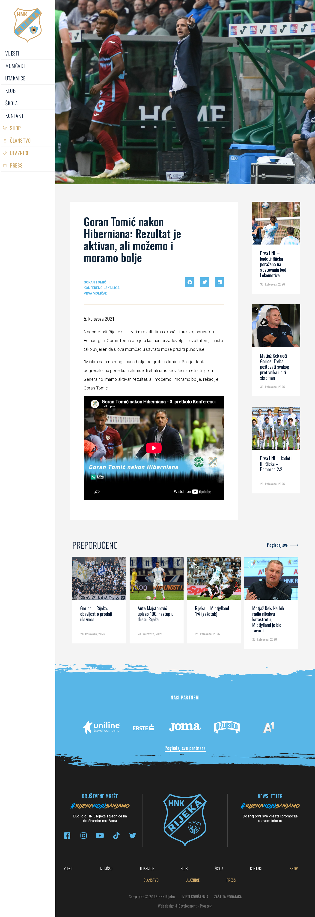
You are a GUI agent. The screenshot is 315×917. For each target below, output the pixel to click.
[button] (189, 282)
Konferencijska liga (101, 288)
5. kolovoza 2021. (99, 318)
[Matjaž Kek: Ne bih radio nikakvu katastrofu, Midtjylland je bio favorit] (271, 580)
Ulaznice (19, 152)
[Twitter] (132, 835)
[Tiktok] (116, 835)
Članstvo (20, 140)
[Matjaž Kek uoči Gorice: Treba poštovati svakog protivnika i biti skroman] (276, 327)
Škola (11, 103)
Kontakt (14, 115)
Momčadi (15, 65)
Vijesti (12, 53)
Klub (10, 90)
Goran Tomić (95, 282)
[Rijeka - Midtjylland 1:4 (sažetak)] (214, 580)
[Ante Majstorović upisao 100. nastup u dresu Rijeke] (157, 580)
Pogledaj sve (277, 545)
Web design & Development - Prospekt (185, 906)
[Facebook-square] (67, 835)
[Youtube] (100, 835)
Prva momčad (95, 293)
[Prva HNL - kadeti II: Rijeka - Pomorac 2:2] (276, 430)
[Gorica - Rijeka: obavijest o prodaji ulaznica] (99, 580)
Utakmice (15, 78)
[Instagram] (83, 835)
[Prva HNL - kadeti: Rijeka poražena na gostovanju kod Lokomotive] (276, 225)
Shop (15, 128)
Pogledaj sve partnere (185, 747)
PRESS (16, 165)
